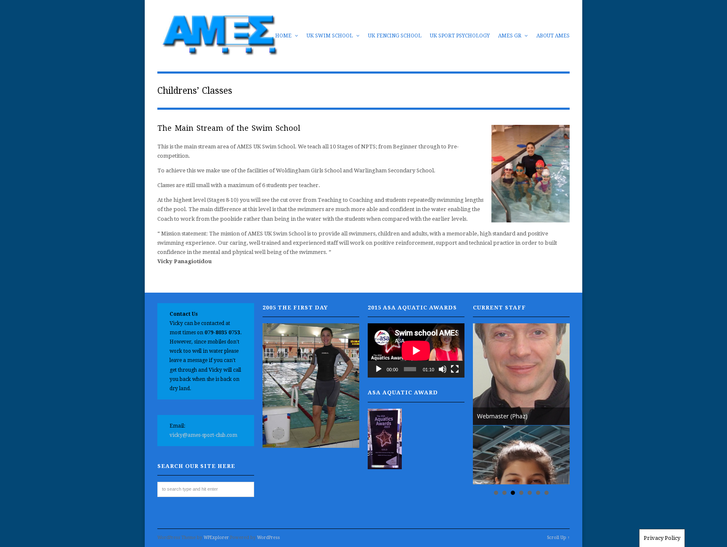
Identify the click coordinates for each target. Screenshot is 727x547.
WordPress (268, 537)
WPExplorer (216, 537)
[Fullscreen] (455, 369)
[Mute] (442, 369)
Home (284, 36)
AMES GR (510, 36)
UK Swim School (330, 36)
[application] (416, 350)
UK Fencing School (395, 36)
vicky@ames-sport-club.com (203, 435)
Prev (484, 404)
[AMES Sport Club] (219, 51)
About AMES (553, 36)
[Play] (378, 369)
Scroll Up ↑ (558, 537)
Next (558, 404)
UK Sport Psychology (460, 36)
